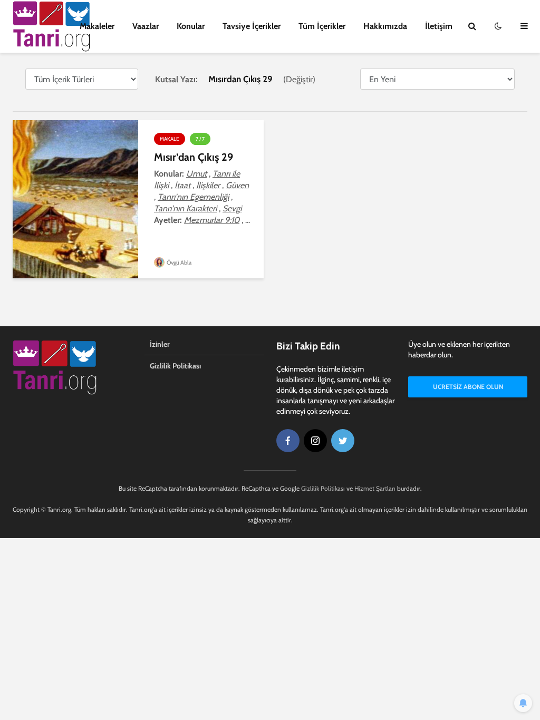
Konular (191, 26)
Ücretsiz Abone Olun (468, 387)
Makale (169, 138)
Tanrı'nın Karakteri (185, 208)
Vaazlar (145, 26)
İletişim (438, 26)
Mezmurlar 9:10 (211, 220)
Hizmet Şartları (375, 488)
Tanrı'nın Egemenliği (193, 197)
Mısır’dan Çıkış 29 (193, 157)
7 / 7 (200, 138)
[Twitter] (342, 440)
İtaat (182, 185)
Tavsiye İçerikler (252, 26)
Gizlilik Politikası (175, 366)
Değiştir (299, 79)
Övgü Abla (178, 262)
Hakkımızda (385, 26)
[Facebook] (288, 440)
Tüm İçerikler (321, 26)
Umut (196, 174)
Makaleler (97, 26)
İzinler (160, 344)
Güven (237, 185)
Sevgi (232, 208)
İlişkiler (208, 185)
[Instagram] (315, 440)
